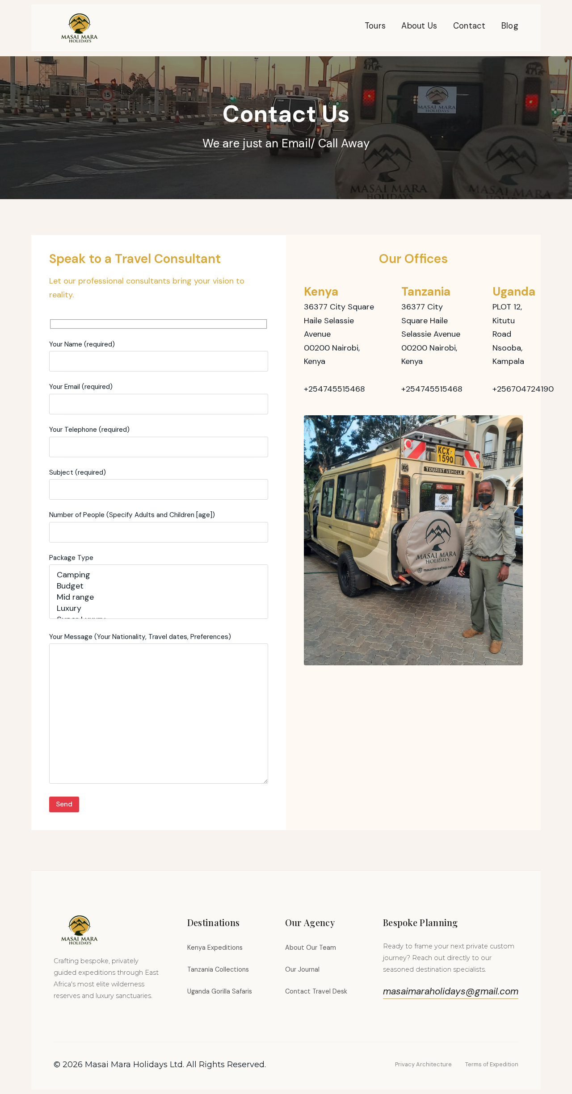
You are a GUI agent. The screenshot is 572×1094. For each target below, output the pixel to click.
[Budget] (158, 586)
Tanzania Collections (218, 969)
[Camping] (158, 574)
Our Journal (302, 969)
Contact (469, 26)
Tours (375, 26)
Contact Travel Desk (316, 991)
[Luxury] (158, 608)
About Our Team (310, 948)
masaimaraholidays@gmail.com (450, 991)
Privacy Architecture (423, 1064)
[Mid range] (158, 597)
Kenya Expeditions (215, 948)
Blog (509, 26)
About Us (419, 26)
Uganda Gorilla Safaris (219, 991)
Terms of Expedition (491, 1064)
